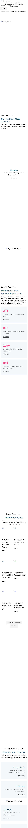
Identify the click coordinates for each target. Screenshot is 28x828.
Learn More (14, 178)
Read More (6, 319)
